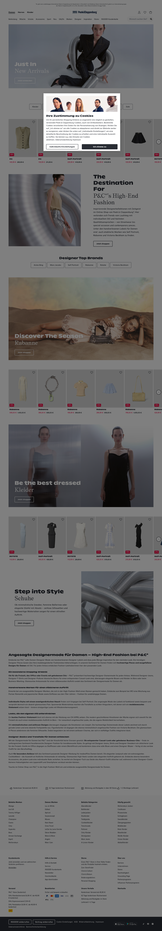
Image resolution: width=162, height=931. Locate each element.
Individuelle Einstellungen (62, 147)
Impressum (77, 140)
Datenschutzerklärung (63, 140)
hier (67, 137)
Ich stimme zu (99, 147)
